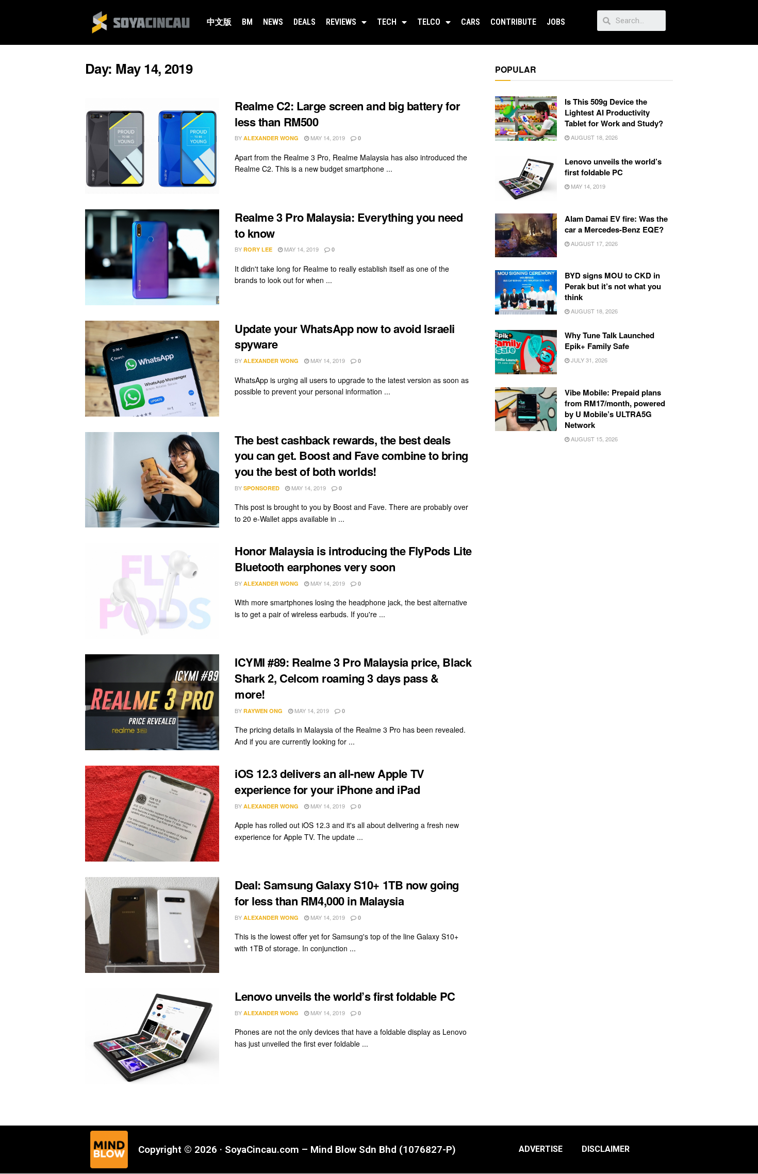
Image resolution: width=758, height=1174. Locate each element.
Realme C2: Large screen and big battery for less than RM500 (347, 113)
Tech (387, 22)
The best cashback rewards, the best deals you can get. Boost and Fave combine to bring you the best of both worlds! (351, 456)
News (273, 22)
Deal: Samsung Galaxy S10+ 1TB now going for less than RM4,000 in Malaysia (347, 893)
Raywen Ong (263, 711)
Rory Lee (257, 249)
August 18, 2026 (593, 137)
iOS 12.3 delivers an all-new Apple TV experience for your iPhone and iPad (329, 781)
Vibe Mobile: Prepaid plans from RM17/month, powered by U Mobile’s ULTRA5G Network (615, 409)
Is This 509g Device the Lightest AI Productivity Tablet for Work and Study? (614, 112)
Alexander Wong (271, 138)
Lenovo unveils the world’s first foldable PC (345, 996)
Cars (470, 22)
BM (247, 22)
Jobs (556, 22)
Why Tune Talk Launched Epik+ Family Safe (609, 340)
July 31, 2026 (588, 360)
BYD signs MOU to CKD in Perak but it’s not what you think (613, 286)
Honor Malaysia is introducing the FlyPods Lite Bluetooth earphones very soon (353, 558)
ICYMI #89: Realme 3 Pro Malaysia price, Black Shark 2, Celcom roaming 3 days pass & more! (353, 678)
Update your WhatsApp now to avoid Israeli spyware (345, 336)
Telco (428, 22)
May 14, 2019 (327, 138)
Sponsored (261, 488)
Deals (304, 22)
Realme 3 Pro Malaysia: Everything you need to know (349, 225)
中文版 (219, 22)
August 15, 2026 (593, 439)
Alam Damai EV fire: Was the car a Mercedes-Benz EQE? (616, 224)
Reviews (341, 22)
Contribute (513, 22)
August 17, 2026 (593, 243)
